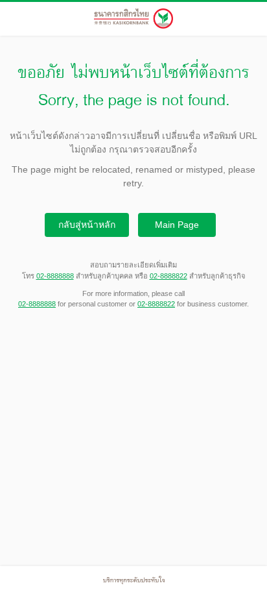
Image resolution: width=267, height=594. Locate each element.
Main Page (177, 224)
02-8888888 (55, 276)
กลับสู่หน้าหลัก (86, 224)
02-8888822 (168, 276)
